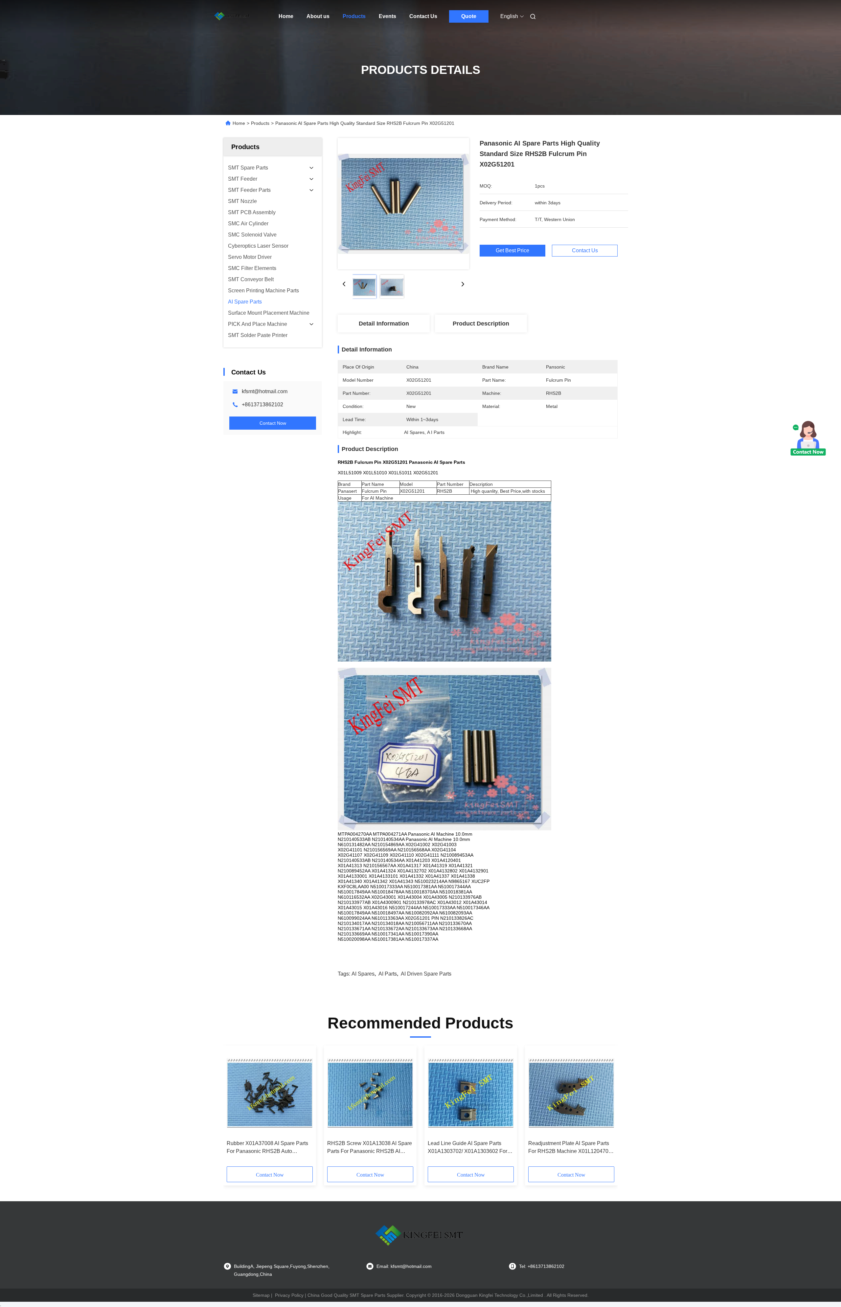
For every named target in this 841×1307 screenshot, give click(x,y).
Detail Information (384, 323)
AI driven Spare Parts (426, 974)
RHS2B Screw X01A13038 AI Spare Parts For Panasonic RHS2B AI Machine (369, 1147)
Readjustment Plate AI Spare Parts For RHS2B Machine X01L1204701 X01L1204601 (569, 1147)
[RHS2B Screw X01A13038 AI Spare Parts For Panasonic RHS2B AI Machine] (370, 1093)
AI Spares (363, 974)
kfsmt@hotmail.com (264, 391)
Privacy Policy (289, 1295)
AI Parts (387, 974)
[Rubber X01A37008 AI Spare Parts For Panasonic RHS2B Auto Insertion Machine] (270, 1093)
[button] (235, 1108)
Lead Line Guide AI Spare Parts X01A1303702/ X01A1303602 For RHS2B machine (467, 1147)
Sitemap (261, 1295)
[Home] (232, 16)
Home (286, 16)
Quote (468, 16)
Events (387, 16)
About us (318, 16)
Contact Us (423, 16)
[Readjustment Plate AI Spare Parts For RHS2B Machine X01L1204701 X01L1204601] (571, 1093)
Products (354, 16)
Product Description (481, 323)
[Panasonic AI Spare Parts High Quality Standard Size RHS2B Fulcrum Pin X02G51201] (403, 203)
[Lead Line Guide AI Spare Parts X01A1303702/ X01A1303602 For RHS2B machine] (471, 1093)
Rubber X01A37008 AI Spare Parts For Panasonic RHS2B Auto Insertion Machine (267, 1147)
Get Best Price (512, 250)
